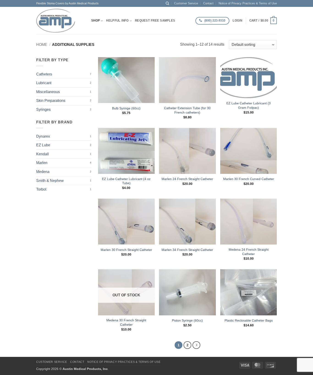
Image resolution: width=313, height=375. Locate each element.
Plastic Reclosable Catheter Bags (249, 320)
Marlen (41, 163)
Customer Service (186, 3)
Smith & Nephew (50, 181)
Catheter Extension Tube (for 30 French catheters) (187, 110)
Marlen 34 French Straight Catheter (187, 250)
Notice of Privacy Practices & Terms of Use (248, 3)
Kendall (42, 154)
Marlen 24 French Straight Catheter (187, 179)
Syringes (43, 109)
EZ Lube (43, 145)
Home (41, 45)
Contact (208, 3)
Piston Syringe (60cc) (187, 320)
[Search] (167, 3)
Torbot (41, 189)
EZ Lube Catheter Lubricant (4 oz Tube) (126, 181)
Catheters (44, 74)
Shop (95, 20)
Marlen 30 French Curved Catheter (248, 179)
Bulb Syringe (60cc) (126, 108)
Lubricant (43, 83)
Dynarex (43, 136)
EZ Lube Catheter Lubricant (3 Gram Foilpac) (248, 105)
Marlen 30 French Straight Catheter (126, 250)
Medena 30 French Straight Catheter (126, 322)
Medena (42, 172)
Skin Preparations (50, 101)
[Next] (196, 345)
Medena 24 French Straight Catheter (249, 252)
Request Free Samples (155, 20)
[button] (237, 20)
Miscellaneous (48, 92)
